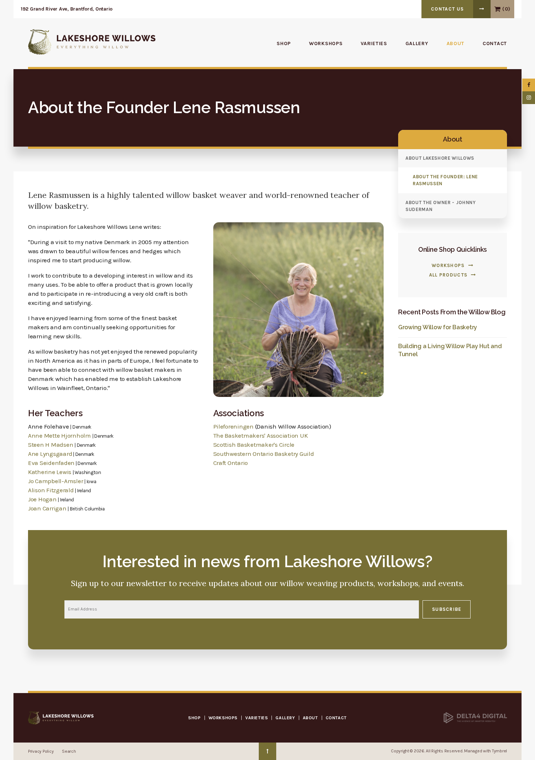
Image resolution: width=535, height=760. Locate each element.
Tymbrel (499, 750)
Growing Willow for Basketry (437, 327)
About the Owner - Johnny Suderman (440, 206)
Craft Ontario (230, 462)
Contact (495, 43)
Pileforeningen (233, 426)
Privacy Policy (41, 751)
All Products (448, 275)
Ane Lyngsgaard (50, 453)
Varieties (374, 43)
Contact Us (447, 9)
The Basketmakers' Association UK (260, 435)
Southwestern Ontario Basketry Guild (263, 453)
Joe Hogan (42, 499)
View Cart (497, 9)
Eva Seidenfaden (51, 462)
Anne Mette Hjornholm (59, 435)
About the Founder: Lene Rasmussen (445, 180)
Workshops (325, 43)
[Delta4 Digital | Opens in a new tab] (475, 717)
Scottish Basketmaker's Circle (254, 444)
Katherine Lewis (50, 472)
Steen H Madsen (50, 444)
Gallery (416, 43)
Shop (284, 43)
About (456, 43)
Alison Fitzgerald (51, 490)
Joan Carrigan (47, 508)
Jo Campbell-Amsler (55, 481)
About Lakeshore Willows (439, 158)
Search (69, 751)
